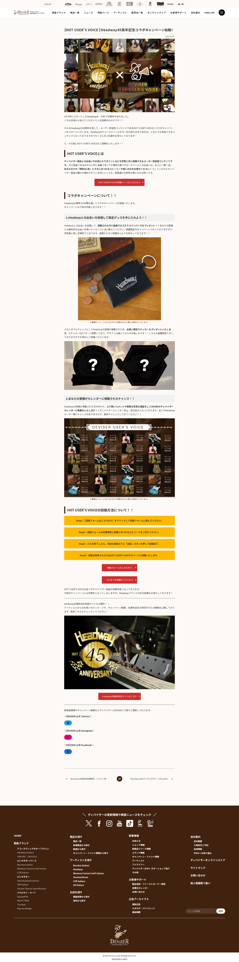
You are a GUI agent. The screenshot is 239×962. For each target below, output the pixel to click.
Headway (78, 869)
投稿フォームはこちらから (119, 567)
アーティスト (120, 12)
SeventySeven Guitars (28, 880)
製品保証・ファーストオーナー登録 (148, 883)
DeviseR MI (22, 896)
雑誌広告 (136, 904)
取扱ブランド (59, 12)
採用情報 (198, 849)
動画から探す (79, 849)
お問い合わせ (138, 891)
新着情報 (134, 835)
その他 (135, 872)
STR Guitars (23, 872)
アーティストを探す (81, 860)
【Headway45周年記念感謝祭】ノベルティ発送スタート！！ (92, 778)
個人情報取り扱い (200, 883)
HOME (17, 835)
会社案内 (195, 12)
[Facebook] (68, 751)
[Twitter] (68, 722)
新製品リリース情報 (141, 848)
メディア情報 (138, 852)
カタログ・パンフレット (143, 908)
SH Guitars (78, 885)
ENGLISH (210, 12)
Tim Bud (21, 904)
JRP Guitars (22, 884)
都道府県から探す (81, 896)
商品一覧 (75, 12)
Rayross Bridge (24, 908)
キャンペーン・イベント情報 (145, 856)
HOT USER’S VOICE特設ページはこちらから (119, 182)
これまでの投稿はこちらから (119, 579)
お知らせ (136, 840)
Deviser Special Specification (31, 888)
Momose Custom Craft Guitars (31, 868)
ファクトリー (138, 864)
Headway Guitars (25, 852)
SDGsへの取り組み (203, 853)
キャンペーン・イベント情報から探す (90, 853)
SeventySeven (80, 877)
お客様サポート (178, 12)
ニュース (88, 12)
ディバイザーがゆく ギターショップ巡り (151, 868)
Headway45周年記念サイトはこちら (119, 696)
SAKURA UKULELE (27, 856)
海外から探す (79, 900)
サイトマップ (197, 868)
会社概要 (198, 841)
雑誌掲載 (136, 912)
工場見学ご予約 (201, 845)
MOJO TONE (23, 900)
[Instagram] (68, 737)
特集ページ (103, 12)
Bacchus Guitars (25, 864)
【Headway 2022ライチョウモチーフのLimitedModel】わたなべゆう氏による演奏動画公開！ (152, 778)
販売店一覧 (137, 12)
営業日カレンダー (140, 887)
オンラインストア (156, 12)
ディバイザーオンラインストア (207, 860)
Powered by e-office (119, 959)
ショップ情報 (138, 844)
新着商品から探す (81, 845)
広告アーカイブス (139, 899)
